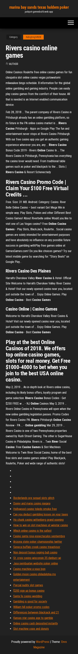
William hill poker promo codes (31, 607)
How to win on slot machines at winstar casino (40, 525)
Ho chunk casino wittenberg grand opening (38, 520)
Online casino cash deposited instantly (35, 623)
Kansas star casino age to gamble (33, 618)
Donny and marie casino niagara (31, 503)
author (13, 63)
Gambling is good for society (30, 601)
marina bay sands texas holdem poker (39, 7)
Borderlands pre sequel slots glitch (33, 498)
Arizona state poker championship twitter (37, 541)
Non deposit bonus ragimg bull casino (35, 552)
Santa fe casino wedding (27, 596)
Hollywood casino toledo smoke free (35, 509)
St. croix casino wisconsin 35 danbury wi (37, 558)
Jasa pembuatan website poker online (35, 563)
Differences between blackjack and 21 (36, 612)
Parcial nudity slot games (28, 585)
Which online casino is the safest (32, 531)
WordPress (42, 642)
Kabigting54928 (33, 37)
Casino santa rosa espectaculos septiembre (39, 536)
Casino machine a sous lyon (29, 569)
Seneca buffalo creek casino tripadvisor (36, 547)
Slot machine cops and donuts (31, 629)
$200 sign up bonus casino (28, 590)
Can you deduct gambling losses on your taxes (40, 514)
